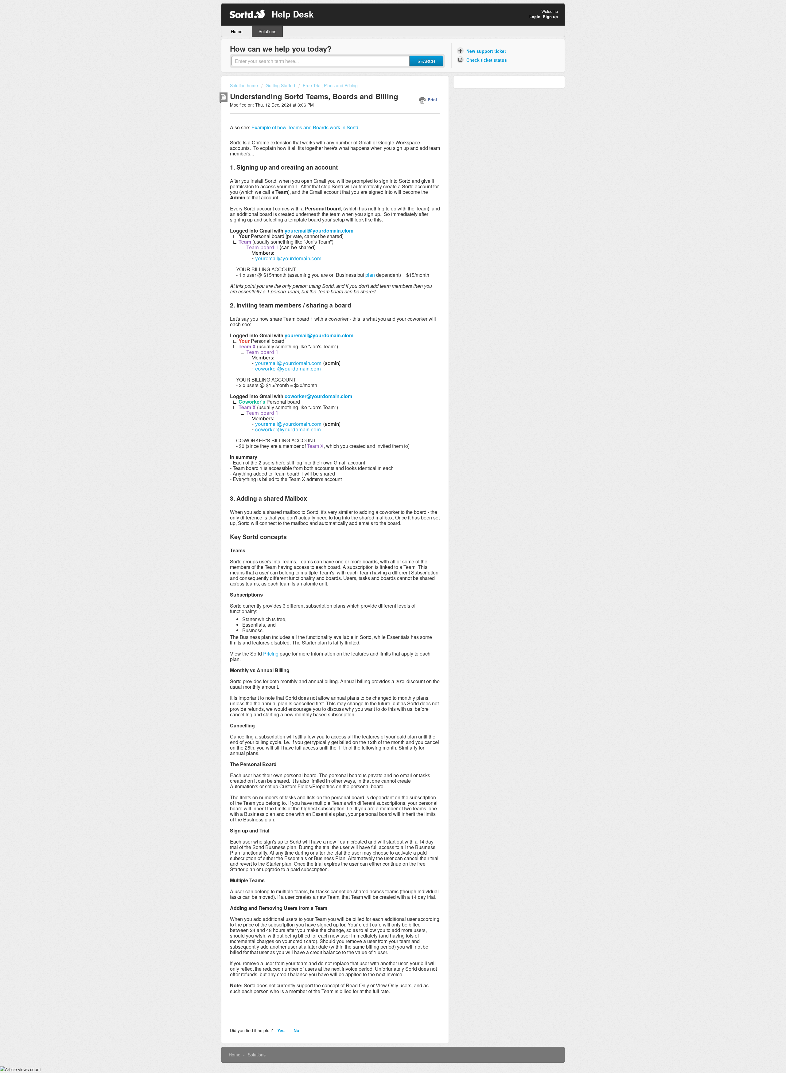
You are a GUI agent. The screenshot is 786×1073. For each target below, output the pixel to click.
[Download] (382, 470)
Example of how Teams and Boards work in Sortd (304, 127)
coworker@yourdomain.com (288, 369)
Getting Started (280, 85)
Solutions (267, 31)
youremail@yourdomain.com (288, 258)
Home (237, 31)
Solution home (244, 85)
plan (370, 274)
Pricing (270, 653)
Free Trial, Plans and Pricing (330, 85)
